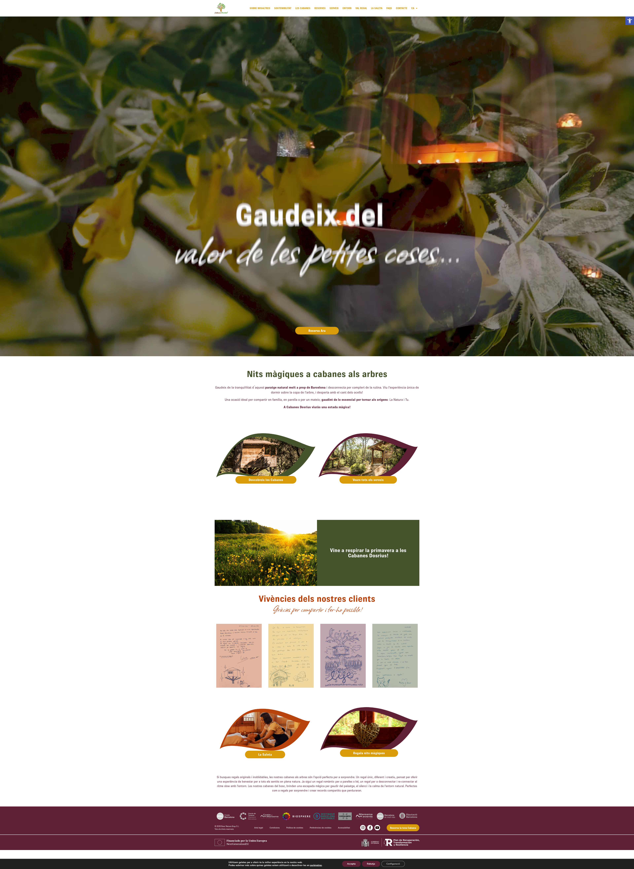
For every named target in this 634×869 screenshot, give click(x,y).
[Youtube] (377, 828)
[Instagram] (363, 828)
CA (412, 8)
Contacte (401, 8)
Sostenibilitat (282, 8)
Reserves (320, 8)
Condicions (275, 827)
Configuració (393, 863)
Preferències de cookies (320, 827)
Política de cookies (294, 827)
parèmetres (316, 865)
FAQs (389, 8)
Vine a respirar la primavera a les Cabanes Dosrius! (368, 552)
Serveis (334, 8)
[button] (629, 20)
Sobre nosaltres (260, 8)
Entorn (347, 8)
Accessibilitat (344, 827)
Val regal (361, 8)
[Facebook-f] (370, 828)
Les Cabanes (302, 8)
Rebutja (371, 863)
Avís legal (258, 827)
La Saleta (376, 8)
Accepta (351, 863)
